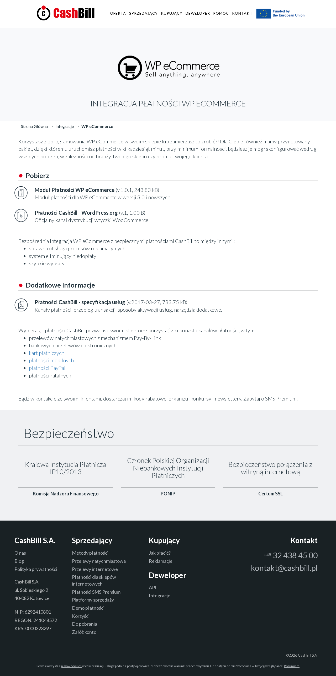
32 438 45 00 (291, 555)
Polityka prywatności (35, 569)
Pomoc (221, 13)
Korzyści (81, 616)
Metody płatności (90, 553)
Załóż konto (84, 632)
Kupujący (171, 13)
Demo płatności (88, 608)
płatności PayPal (47, 368)
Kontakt (242, 13)
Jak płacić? (160, 553)
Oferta (118, 13)
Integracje (159, 595)
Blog (19, 561)
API (152, 587)
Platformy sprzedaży (93, 600)
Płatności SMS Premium (96, 592)
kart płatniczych (46, 353)
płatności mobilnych (51, 360)
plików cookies (71, 666)
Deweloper (198, 13)
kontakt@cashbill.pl (284, 567)
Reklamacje (160, 561)
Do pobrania (84, 624)
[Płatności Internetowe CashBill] (65, 12)
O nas (20, 553)
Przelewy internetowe (95, 569)
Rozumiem (292, 666)
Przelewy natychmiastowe (99, 561)
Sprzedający (143, 13)
